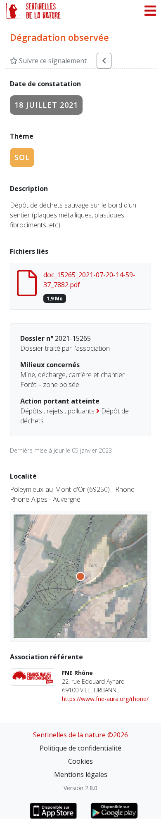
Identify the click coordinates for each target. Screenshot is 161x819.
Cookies (80, 761)
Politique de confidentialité (80, 748)
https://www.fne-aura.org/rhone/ (105, 699)
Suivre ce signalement (52, 60)
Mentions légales (80, 774)
